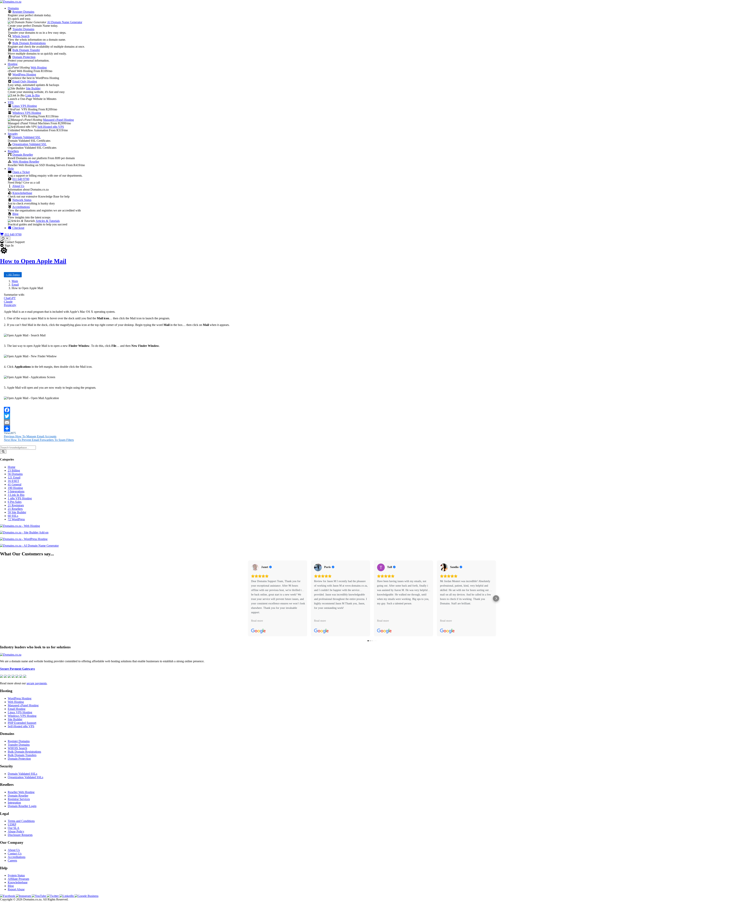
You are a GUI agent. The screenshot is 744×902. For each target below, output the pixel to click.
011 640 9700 (20, 179)
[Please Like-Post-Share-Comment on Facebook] (372, 410)
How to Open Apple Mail (33, 261)
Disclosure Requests (20, 835)
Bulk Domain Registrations (29, 43)
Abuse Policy (16, 831)
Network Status (21, 200)
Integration (14, 802)
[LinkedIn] (67, 896)
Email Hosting (16, 708)
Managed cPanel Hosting (58, 119)
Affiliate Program (18, 879)
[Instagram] (24, 896)
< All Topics (13, 274)
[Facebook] (8, 896)
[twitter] (53, 896)
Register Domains (23, 11)
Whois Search (20, 36)
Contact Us (15, 853)
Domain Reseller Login (22, 806)
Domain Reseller (22, 154)
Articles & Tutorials (48, 220)
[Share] (372, 428)
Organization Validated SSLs (25, 777)
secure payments (37, 683)
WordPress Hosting (24, 74)
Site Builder (33, 88)
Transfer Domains (23, 29)
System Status (16, 875)
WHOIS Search (17, 748)
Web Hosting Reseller (25, 161)
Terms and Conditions (21, 821)
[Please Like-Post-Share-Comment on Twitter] (372, 416)
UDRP (12, 824)
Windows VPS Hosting (26, 112)
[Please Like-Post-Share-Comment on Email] (372, 422)
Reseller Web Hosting (21, 792)
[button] (248, 598)
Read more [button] (257, 620)
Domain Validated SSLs (22, 773)
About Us (18, 186)
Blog (15, 214)
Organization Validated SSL (29, 144)
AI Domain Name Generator (64, 22)
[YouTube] (39, 896)
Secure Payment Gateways (17, 668)
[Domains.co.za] (10, 1)
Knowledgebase (22, 193)
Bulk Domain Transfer (26, 50)
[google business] (86, 896)
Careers (12, 860)
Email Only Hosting (24, 81)
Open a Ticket (21, 172)
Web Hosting (39, 67)
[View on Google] (255, 567)
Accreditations (21, 207)
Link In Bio (32, 95)
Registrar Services (19, 799)
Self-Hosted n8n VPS (50, 126)
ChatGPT (10, 298)
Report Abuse (16, 889)
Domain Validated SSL (26, 137)
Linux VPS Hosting (24, 105)
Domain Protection (23, 57)
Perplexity (10, 305)
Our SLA (13, 828)
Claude (8, 301)
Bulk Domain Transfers (22, 755)
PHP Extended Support (22, 722)
